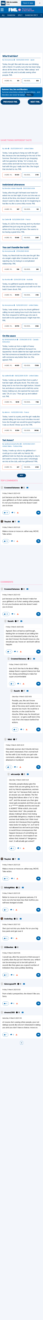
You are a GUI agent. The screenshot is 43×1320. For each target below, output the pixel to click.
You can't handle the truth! (15, 247)
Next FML (35, 102)
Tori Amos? (8, 440)
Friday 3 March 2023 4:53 (11, 493)
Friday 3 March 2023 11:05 (11, 953)
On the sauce (9, 336)
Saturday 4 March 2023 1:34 (12, 1018)
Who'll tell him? (10, 56)
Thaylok (7, 522)
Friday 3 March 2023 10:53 (18, 664)
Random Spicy (31, 15)
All (3, 15)
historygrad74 (10, 984)
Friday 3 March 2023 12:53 (11, 990)
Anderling (8, 919)
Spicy (20, 15)
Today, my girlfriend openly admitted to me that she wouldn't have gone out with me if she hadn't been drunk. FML (21, 286)
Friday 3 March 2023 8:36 (15, 627)
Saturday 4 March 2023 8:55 (22, 697)
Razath (11, 621)
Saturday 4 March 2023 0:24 (19, 780)
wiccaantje (15, 774)
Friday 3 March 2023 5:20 (11, 527)
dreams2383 (9, 1013)
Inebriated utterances (13, 185)
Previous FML (10, 102)
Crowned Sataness (12, 488)
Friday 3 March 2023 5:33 (11, 893)
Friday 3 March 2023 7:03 (11, 924)
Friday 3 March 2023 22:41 (15, 745)
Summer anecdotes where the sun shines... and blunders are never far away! (21, 92)
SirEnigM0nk (9, 888)
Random (11, 15)
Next (21, 475)
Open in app (28, 3)
